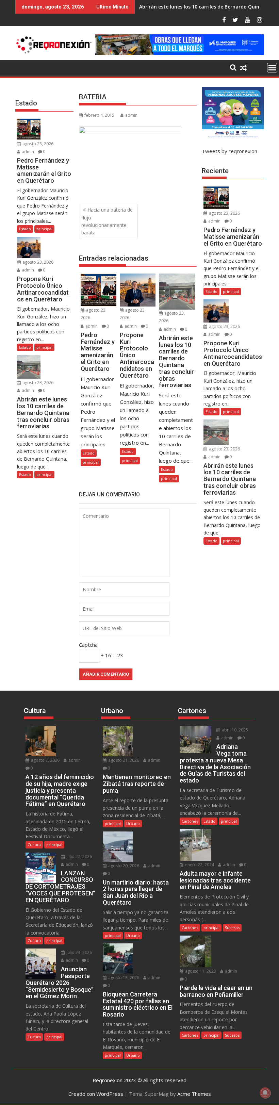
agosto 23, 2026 (37, 144)
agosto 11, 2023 (200, 971)
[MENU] (272, 67)
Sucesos (232, 927)
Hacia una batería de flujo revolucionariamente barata (107, 221)
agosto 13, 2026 (123, 977)
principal (91, 462)
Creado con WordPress (95, 1093)
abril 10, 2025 (234, 730)
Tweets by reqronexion (229, 151)
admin (131, 115)
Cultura (34, 844)
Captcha (88, 644)
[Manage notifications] (265, 1092)
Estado (89, 453)
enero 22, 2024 (199, 865)
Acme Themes (194, 1093)
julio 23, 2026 (78, 952)
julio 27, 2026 (78, 856)
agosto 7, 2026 (45, 760)
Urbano (133, 823)
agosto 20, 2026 (123, 866)
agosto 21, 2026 (123, 760)
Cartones (190, 821)
